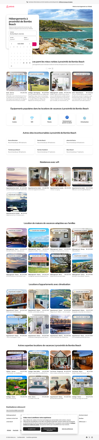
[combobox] (22, 34)
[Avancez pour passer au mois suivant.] (29, 43)
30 (29, 63)
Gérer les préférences (67, 429)
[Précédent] (46, 68)
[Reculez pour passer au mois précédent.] (11, 43)
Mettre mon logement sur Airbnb (82, 6)
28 (23, 63)
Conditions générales (31, 437)
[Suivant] (52, 68)
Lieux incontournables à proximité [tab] (15, 410)
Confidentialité (21, 437)
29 (26, 63)
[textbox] (15, 39)
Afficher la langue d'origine (65, 2)
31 (11, 66)
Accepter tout (31, 429)
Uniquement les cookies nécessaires (49, 429)
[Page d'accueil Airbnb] (10, 6)
